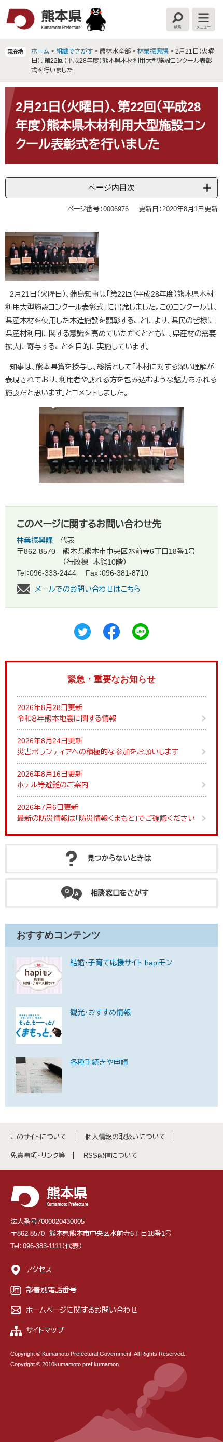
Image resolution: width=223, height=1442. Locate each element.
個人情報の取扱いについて (125, 1137)
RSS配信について (110, 1155)
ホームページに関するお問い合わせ (82, 1310)
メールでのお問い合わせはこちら (88, 589)
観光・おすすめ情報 (100, 1012)
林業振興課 (153, 51)
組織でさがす (74, 51)
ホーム (40, 51)
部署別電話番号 (51, 1290)
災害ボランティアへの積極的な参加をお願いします (97, 751)
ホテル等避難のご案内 (53, 785)
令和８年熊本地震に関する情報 (66, 718)
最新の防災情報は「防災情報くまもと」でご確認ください (106, 818)
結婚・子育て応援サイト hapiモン (121, 962)
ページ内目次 (111, 187)
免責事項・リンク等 (37, 1155)
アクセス (39, 1269)
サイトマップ (45, 1330)
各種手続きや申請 (99, 1062)
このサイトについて (38, 1137)
